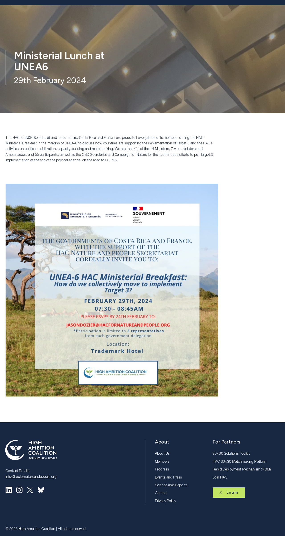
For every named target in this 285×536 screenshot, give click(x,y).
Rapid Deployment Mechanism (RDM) (242, 470)
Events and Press (168, 478)
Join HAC (220, 478)
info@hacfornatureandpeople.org (31, 477)
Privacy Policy (165, 501)
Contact (161, 493)
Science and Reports (171, 485)
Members (162, 462)
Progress (162, 470)
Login (232, 492)
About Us (162, 454)
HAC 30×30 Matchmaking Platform (240, 462)
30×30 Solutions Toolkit (231, 454)
